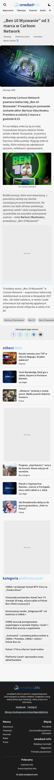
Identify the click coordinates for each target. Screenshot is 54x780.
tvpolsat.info (27, 764)
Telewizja (21, 10)
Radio (43, 10)
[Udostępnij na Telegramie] (33, 334)
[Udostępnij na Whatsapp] (27, 334)
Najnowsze (8, 10)
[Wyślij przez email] (40, 334)
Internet (33, 10)
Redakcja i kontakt (42, 744)
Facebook (20, 707)
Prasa (5, 742)
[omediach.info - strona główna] (27, 5)
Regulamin (46, 747)
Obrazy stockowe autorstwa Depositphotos (26, 712)
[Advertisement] (27, 253)
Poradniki (46, 726)
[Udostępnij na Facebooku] (13, 334)
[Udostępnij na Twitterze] (20, 334)
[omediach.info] (27, 688)
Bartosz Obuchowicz (14, 320)
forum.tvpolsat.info (27, 768)
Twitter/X (32, 707)
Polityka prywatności (41, 751)
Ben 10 (31, 320)
